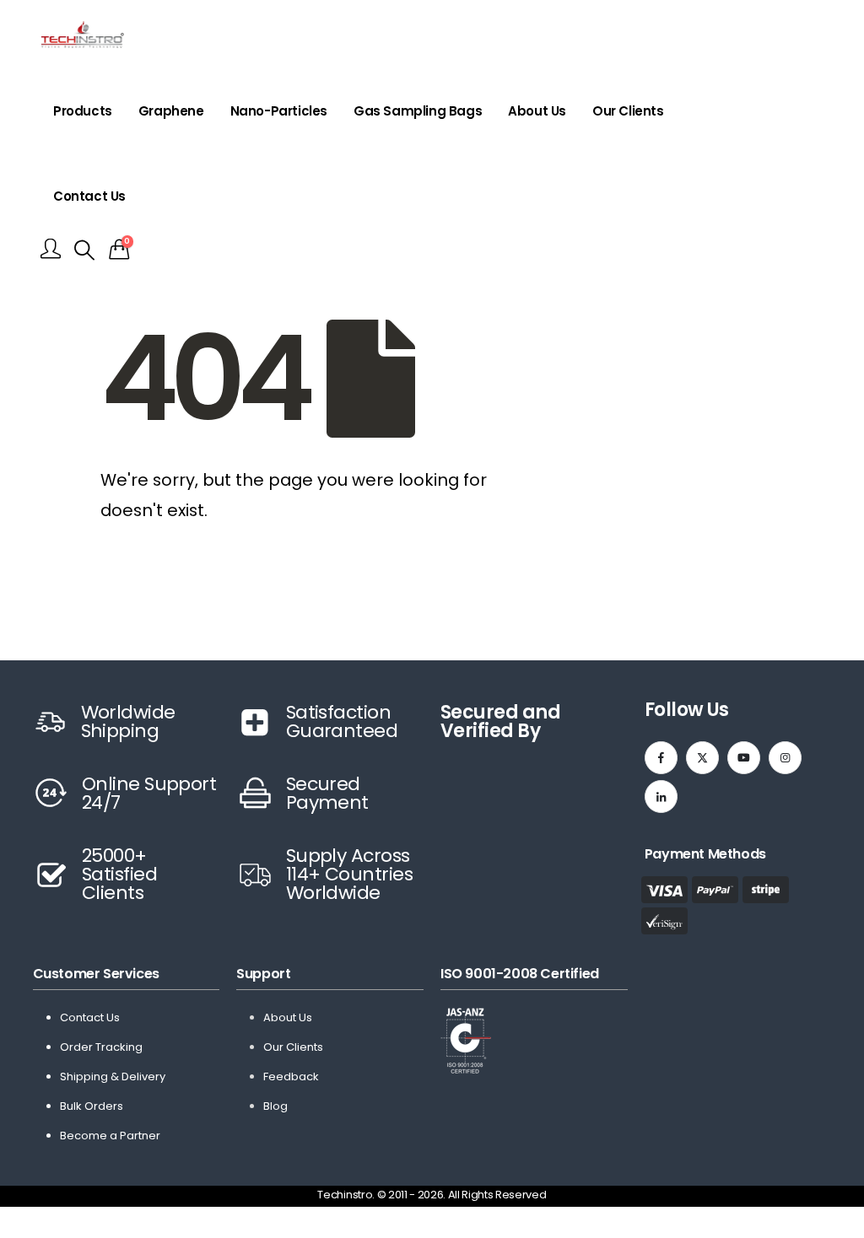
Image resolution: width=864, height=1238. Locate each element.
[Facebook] (661, 757)
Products (82, 111)
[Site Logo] (82, 34)
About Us (537, 111)
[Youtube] (743, 757)
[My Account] (50, 250)
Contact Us (89, 196)
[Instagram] (785, 757)
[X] (702, 757)
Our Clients (628, 111)
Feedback (291, 1076)
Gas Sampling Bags (418, 111)
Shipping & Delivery (112, 1076)
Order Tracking (101, 1047)
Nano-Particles (278, 111)
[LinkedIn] (661, 796)
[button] (85, 250)
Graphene (171, 111)
